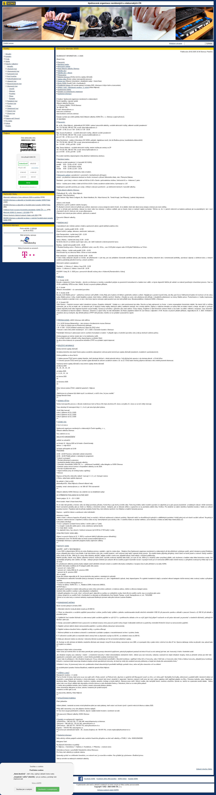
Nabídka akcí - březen (65, 73)
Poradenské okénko (64, 85)
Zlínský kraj (11, 113)
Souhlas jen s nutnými (24, 789)
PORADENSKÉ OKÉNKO (66, 602)
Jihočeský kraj (12, 69)
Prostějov (12, 93)
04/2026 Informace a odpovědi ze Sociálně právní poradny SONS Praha (26, 205)
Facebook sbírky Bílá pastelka (106, 779)
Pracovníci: (61, 122)
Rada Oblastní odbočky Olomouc (68, 68)
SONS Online (122, 779)
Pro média (8, 121)
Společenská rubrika (64, 89)
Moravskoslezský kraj (14, 84)
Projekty (8, 126)
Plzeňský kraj (11, 103)
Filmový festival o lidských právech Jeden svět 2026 (20, 215)
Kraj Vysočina (11, 76)
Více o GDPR (36, 783)
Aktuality (8, 54)
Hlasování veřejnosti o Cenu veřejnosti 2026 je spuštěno (21, 197)
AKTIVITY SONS (63, 546)
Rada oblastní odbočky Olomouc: (68, 190)
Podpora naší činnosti (12, 118)
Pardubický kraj (12, 101)
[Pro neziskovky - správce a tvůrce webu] (28, 240)
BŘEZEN (61, 277)
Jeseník (11, 89)
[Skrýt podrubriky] (4, 64)
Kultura (7, 123)
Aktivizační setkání (64, 66)
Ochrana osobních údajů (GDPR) (108, 790)
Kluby (7, 116)
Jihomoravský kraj (13, 71)
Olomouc (12, 91)
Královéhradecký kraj (14, 79)
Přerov (11, 96)
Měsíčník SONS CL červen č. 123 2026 (16, 212)
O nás (7, 59)
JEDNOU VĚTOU (63, 401)
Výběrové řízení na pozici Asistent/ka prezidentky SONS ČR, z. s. (25, 210)
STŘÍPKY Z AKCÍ (63, 673)
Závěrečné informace (64, 94)
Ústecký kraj (11, 111)
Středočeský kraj (12, 108)
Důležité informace (64, 77)
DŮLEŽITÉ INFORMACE (66, 345)
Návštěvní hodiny (63, 64)
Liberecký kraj (11, 81)
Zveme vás (61, 81)
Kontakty (8, 56)
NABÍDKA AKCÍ (63, 223)
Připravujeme (62, 75)
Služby (7, 61)
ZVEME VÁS (62, 422)
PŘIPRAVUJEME (63, 320)
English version (8, 43)
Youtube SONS (133, 779)
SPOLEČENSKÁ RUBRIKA (67, 698)
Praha (9, 106)
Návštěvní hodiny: (64, 159)
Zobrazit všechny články (204, 769)
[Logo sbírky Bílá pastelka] (28, 148)
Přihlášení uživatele (175, 43)
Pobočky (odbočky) (11, 64)
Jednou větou (62, 79)
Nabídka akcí (62, 71)
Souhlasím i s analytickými (47, 789)
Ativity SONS (62, 83)
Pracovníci (61, 62)
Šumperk (12, 98)
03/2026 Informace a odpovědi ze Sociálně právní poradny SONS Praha (26, 200)
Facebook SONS (89, 779)
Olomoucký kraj (12, 86)
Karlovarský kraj (12, 74)
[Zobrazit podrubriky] (4, 56)
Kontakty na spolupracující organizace (70, 91)
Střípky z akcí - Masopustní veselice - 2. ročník (73, 87)
